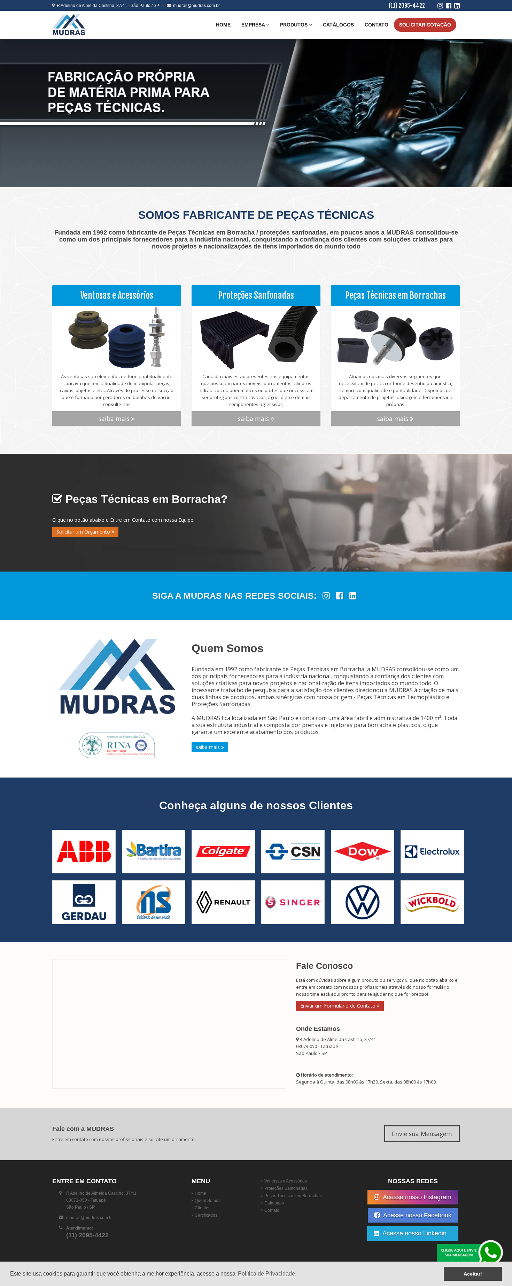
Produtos (294, 25)
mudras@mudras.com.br (195, 5)
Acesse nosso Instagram (416, 1197)
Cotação (425, 25)
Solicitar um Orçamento (83, 531)
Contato (376, 25)
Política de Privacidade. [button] (267, 1274)
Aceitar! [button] (473, 1274)
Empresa (253, 25)
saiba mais (115, 418)
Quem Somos (207, 1200)
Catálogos (338, 25)
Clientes (202, 1207)
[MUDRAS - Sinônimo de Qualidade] (94, 25)
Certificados (206, 1215)
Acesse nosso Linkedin (416, 1233)
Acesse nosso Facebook (416, 1215)
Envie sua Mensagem (422, 1134)
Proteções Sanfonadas (286, 1188)
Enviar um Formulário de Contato (338, 1005)
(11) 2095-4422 (407, 5)
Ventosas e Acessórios (285, 1181)
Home (223, 25)
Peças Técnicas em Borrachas (293, 1195)
